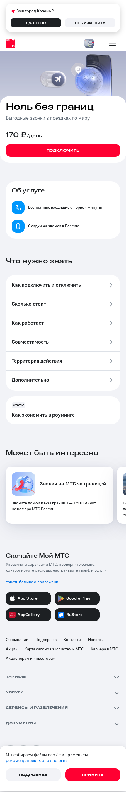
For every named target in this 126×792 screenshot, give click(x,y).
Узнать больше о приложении (33, 582)
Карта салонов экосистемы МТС (54, 649)
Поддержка (46, 640)
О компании (17, 640)
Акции (12, 649)
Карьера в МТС (104, 649)
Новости (96, 640)
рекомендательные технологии (37, 761)
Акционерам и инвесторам (31, 659)
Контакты (72, 640)
